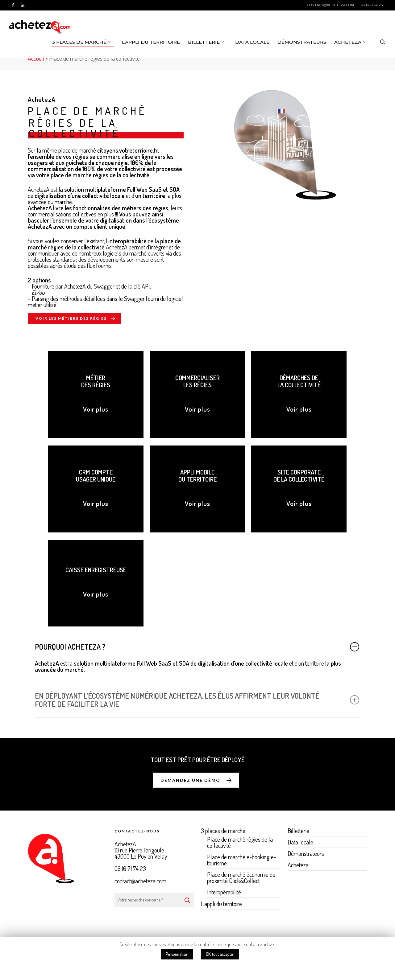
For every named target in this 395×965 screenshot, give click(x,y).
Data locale (252, 42)
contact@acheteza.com (330, 5)
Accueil (36, 58)
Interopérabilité (224, 892)
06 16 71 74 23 (372, 5)
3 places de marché (79, 42)
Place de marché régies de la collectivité (240, 842)
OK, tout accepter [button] (220, 954)
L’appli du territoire (151, 42)
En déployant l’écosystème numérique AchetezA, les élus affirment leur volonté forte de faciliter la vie (177, 700)
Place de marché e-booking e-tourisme (241, 860)
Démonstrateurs (301, 42)
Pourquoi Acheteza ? (70, 646)
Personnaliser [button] (177, 954)
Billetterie (204, 42)
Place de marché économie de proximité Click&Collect (241, 877)
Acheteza (347, 42)
